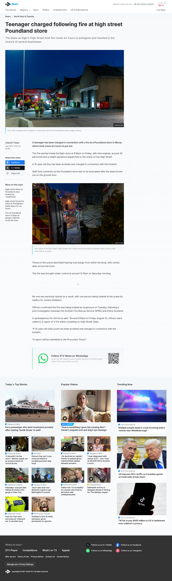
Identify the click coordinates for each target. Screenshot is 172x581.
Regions (24, 10)
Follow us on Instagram (131, 550)
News (8, 16)
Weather (116, 4)
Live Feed (160, 10)
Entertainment (60, 10)
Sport (35, 10)
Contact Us (50, 557)
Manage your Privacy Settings (20, 564)
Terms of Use (23, 557)
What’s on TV (49, 550)
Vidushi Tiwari (12, 142)
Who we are (10, 557)
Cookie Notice (63, 557)
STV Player (11, 550)
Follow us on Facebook (131, 545)
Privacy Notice (37, 557)
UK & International (79, 10)
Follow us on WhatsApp (101, 550)
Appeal (66, 550)
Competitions (30, 550)
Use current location (145, 4)
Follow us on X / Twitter (101, 545)
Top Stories (10, 10)
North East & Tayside (24, 16)
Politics (45, 10)
